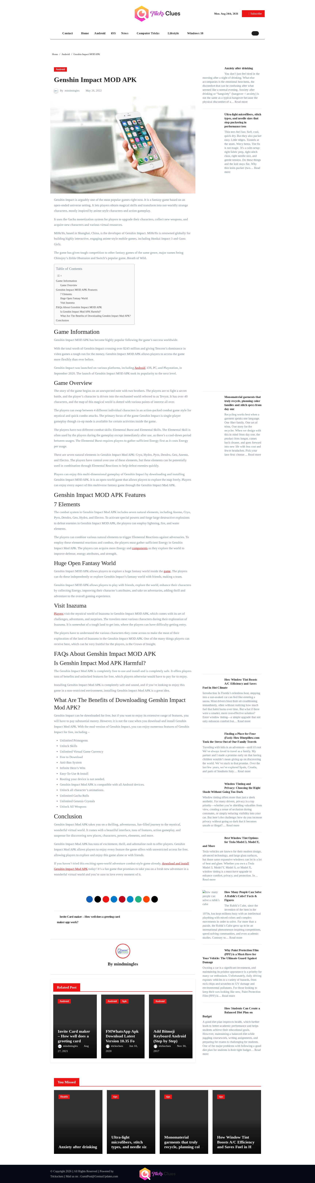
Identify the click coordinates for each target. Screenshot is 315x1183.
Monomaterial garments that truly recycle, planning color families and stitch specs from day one (183, 1147)
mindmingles (72, 90)
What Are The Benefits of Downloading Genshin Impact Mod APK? (95, 316)
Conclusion (62, 320)
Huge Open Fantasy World (74, 298)
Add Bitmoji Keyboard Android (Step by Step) (169, 1036)
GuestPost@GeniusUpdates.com (99, 1176)
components (140, 548)
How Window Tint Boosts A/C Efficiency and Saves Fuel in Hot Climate (230, 683)
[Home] (55, 33)
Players (58, 613)
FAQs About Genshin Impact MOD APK (79, 307)
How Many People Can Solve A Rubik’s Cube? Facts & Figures (242, 896)
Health (64, 1096)
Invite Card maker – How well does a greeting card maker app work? (74, 1038)
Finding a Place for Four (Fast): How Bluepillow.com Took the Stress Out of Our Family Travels (231, 737)
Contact (68, 33)
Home (85, 33)
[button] (263, 33)
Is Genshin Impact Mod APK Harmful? (80, 311)
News (125, 33)
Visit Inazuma (67, 302)
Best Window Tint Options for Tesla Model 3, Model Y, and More (231, 842)
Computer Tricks (148, 33)
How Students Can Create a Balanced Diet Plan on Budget (231, 1012)
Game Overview (68, 285)
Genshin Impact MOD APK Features (76, 289)
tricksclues (117, 1046)
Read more (241, 101)
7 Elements (66, 294)
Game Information (66, 280)
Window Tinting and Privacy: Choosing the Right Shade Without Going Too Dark (231, 787)
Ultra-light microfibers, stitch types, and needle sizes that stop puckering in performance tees (130, 1147)
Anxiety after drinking (238, 68)
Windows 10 (195, 33)
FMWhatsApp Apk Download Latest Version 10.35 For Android (122, 1038)
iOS (113, 33)
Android (100, 33)
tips (115, 1096)
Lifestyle (174, 33)
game (167, 571)
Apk (124, 1001)
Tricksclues (56, 1176)
